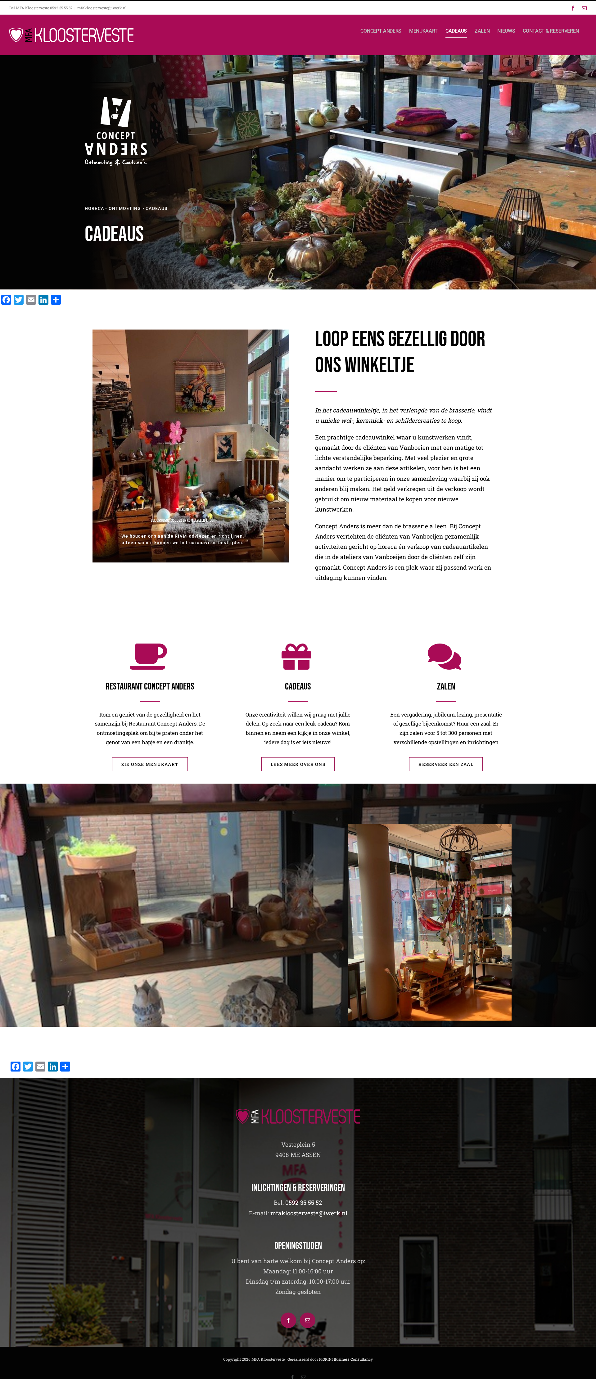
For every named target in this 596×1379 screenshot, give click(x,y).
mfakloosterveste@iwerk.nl (102, 7)
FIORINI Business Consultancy (346, 1359)
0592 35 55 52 (303, 1202)
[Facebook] (288, 1320)
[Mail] (307, 1320)
